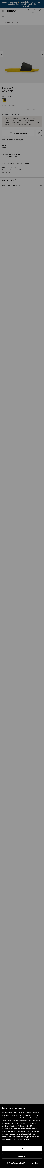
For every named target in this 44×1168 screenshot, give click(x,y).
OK (22, 1149)
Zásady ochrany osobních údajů (19, 1139)
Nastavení (21, 1156)
